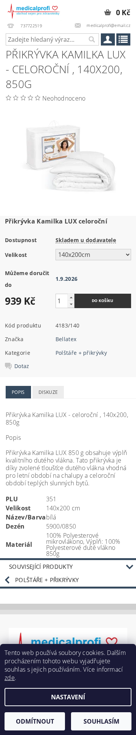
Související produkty (41, 566)
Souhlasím (101, 721)
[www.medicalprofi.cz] (34, 10)
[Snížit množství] (71, 304)
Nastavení (68, 697)
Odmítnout (35, 721)
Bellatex (66, 339)
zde (10, 678)
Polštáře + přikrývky (81, 352)
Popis (18, 392)
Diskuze (48, 392)
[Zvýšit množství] (71, 297)
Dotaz (21, 366)
